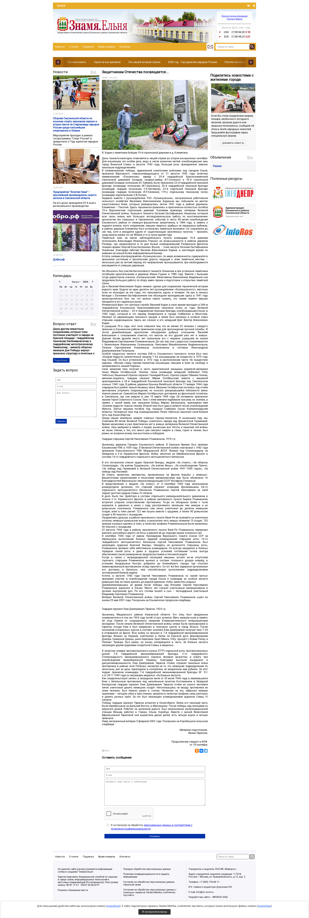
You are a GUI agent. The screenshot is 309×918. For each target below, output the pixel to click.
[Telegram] (206, 751)
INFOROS (217, 897)
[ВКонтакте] (201, 751)
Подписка (88, 46)
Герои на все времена (107, 62)
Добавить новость (233, 143)
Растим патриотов (236, 62)
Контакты (124, 46)
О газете (73, 46)
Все (93, 72)
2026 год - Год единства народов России (192, 62)
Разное (217, 166)
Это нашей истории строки (144, 62)
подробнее (113, 906)
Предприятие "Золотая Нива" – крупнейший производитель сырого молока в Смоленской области (75, 195)
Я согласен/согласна (154, 911)
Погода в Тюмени (234, 19)
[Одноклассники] (197, 751)
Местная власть (76, 62)
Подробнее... (61, 360)
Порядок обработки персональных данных (147, 869)
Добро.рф (59, 259)
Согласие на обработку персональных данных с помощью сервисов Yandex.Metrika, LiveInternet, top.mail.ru (149, 892)
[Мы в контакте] (248, 5)
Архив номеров (106, 46)
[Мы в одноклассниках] (254, 5)
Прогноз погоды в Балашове (234, 16)
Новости (60, 46)
